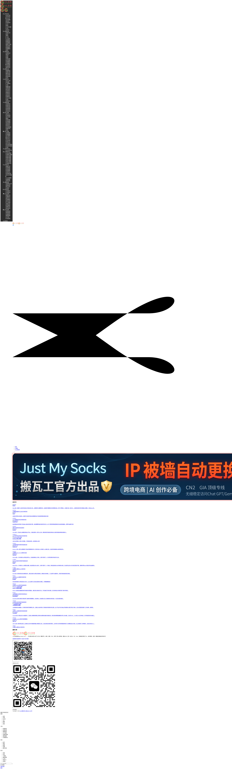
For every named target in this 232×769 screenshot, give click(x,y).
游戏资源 (25, 610)
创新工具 (14, 527)
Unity (14, 519)
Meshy (20, 569)
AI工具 (14, 535)
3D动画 (14, 602)
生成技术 (22, 527)
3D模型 (17, 569)
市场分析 (21, 535)
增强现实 (17, 519)
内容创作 (18, 560)
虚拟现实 (24, 585)
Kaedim (17, 585)
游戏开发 (25, 511)
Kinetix (17, 577)
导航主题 (2, 766)
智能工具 (17, 594)
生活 (7, 712)
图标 (1, 767)
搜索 (1, 712)
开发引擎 (20, 519)
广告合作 (23, 638)
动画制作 (18, 511)
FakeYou (14, 560)
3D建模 (14, 511)
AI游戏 (14, 594)
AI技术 (14, 577)
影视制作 (17, 544)
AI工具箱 (22, 711)
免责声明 (19, 638)
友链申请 (14, 638)
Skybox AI (18, 552)
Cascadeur (18, 619)
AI (16, 627)
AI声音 (14, 544)
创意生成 (17, 535)
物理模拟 (25, 619)
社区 (5, 712)
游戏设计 (25, 594)
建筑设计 (19, 627)
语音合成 (25, 544)
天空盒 (25, 552)
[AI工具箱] (18, 223)
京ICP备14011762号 (28, 711)
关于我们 (27, 638)
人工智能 (22, 552)
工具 (3, 712)
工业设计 (21, 511)
